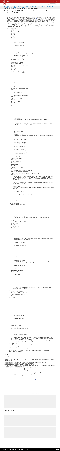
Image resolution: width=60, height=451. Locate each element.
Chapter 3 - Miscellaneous (21, 7)
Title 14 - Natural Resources (26, 6)
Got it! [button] (57, 449)
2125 (51, 357)
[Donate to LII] (49, 4)
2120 (17, 357)
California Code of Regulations (16, 6)
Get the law (31, 4)
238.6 (31, 239)
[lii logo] (13, 4)
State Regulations (8, 6)
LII (4, 6)
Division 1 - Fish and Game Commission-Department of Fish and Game (42, 6)
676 (27, 182)
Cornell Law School (10, 1)
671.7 (49, 285)
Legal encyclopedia (41, 4)
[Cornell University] (4, 1)
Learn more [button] (26, 449)
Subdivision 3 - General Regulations (10, 7)
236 (31, 341)
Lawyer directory (35, 4)
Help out (46, 4)
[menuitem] (27, 4)
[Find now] (56, 4)
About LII (27, 4)
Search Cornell (55, 1)
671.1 (36, 18)
